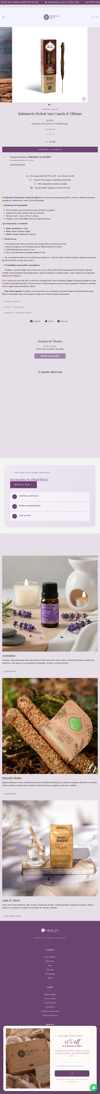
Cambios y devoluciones (17, 313)
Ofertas (50, 978)
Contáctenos (50, 1007)
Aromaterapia (50, 974)
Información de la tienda (17, 164)
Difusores (50, 969)
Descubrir (10, 671)
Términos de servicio (50, 1015)
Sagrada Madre (49, 109)
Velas (50, 965)
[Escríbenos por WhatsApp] (93, 1087)
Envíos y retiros (50, 998)
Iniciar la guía (23, 484)
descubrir (10, 794)
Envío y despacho (14, 307)
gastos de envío (39, 123)
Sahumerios (50, 961)
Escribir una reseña (50, 355)
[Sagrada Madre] (50, 726)
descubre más (12, 916)
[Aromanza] (50, 604)
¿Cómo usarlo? (12, 301)
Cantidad (50, 129)
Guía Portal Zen (50, 1002)
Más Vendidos (50, 957)
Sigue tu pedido (50, 994)
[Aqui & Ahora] (50, 848)
